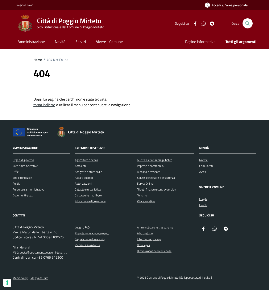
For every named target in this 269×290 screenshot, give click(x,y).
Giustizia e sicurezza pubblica (154, 160)
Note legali (143, 245)
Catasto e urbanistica (88, 189)
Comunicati (206, 166)
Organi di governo (23, 160)
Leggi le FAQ (82, 227)
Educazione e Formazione (90, 201)
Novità (60, 41)
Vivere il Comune (109, 41)
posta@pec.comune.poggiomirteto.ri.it (43, 252)
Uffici (16, 171)
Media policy (20, 278)
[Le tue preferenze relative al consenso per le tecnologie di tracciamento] (7, 283)
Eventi (203, 205)
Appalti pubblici (84, 177)
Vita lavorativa (146, 201)
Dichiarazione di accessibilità (154, 251)
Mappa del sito (39, 278)
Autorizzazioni (83, 183)
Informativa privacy (149, 239)
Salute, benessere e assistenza (156, 177)
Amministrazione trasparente (155, 227)
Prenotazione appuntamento (92, 233)
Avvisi (203, 171)
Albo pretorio (145, 233)
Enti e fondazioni (23, 177)
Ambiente (81, 166)
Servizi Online (145, 183)
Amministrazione (31, 41)
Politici (17, 183)
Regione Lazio (24, 5)
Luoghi (203, 199)
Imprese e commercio (150, 166)
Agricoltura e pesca (86, 160)
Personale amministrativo (28, 189)
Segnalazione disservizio (89, 239)
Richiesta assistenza (87, 245)
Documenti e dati (23, 195)
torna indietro (44, 105)
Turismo (142, 195)
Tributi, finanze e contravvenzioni (157, 189)
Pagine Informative (200, 41)
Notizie (203, 160)
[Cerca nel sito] (248, 23)
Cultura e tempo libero (88, 195)
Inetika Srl (208, 277)
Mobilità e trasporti (148, 171)
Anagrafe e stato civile (88, 171)
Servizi (80, 41)
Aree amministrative (25, 166)
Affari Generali (21, 247)
